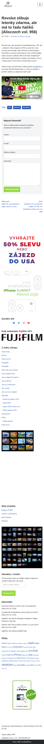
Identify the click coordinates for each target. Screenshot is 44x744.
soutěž (28, 665)
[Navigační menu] (39, 4)
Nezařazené (6, 414)
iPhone (17, 654)
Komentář (8, 161)
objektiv (15, 661)
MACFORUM (6, 517)
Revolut (17, 107)
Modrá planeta (8, 421)
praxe (38, 661)
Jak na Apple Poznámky (10, 377)
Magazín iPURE (7, 510)
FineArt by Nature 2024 (11, 399)
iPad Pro (10, 655)
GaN (27, 651)
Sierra (15, 665)
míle (9, 107)
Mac (31, 655)
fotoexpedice (5, 651)
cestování (18, 647)
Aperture (20, 643)
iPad (35, 650)
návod (11, 661)
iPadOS (4, 655)
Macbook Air (5, 658)
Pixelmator (33, 661)
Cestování (14, 36)
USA (35, 665)
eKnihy (4, 355)
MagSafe (31, 658)
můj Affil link (37, 66)
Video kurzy (6, 425)
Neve (14, 742)
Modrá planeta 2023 (9, 410)
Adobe (4, 643)
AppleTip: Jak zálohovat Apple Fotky (14, 631)
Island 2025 (7, 403)
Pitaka (28, 661)
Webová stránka (9, 152)
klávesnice (24, 655)
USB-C (39, 665)
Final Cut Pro (6, 359)
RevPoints (26, 107)
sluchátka (21, 665)
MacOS (20, 658)
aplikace (25, 643)
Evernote (26, 647)
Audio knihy (6, 352)
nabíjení (37, 658)
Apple (31, 643)
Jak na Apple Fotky (8, 374)
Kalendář (5, 395)
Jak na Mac (6, 388)
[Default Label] (14, 323)
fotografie (13, 651)
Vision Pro (4, 668)
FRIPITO (5, 521)
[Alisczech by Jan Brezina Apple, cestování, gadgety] (8, 5)
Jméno (7, 135)
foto (34, 647)
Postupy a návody (24, 36)
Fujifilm (18, 651)
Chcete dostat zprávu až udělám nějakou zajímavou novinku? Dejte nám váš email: (20, 579)
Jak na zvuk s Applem (9, 392)
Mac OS (26, 658)
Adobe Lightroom (12, 643)
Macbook (36, 655)
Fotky (31, 647)
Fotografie (5, 363)
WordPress (27, 742)
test (32, 665)
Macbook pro (12, 658)
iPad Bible (5, 366)
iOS (30, 651)
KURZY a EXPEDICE (9, 514)
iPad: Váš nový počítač (10, 370)
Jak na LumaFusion (8, 384)
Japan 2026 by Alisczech (11, 406)
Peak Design (22, 661)
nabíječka (5, 661)
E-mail (6, 143)
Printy (4, 417)
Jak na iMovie (6, 381)
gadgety (22, 651)
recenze (7, 664)
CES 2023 (9, 647)
